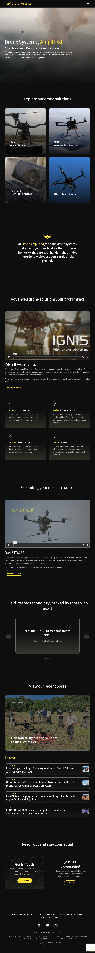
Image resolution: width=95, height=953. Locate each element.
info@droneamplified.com (52, 932)
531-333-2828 (37, 932)
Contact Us (70, 914)
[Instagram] (56, 925)
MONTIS (41, 914)
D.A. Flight (53, 918)
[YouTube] (47, 925)
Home (13, 914)
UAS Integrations (54, 914)
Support (80, 914)
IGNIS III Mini (22, 914)
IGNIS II (33, 914)
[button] (88, 3)
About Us (42, 918)
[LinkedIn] (38, 925)
